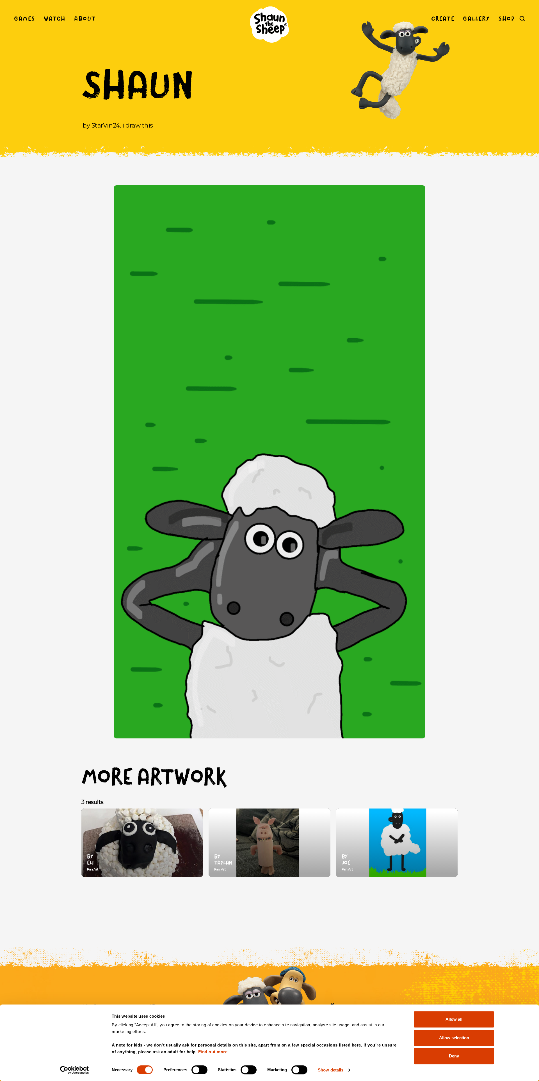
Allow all (454, 1019)
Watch (55, 18)
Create (443, 18)
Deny (454, 1056)
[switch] (199, 1069)
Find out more (213, 1051)
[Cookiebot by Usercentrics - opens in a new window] (74, 1070)
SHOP (507, 18)
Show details (330, 1070)
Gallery (476, 18)
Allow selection (454, 1037)
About (85, 18)
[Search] (522, 18)
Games (24, 18)
